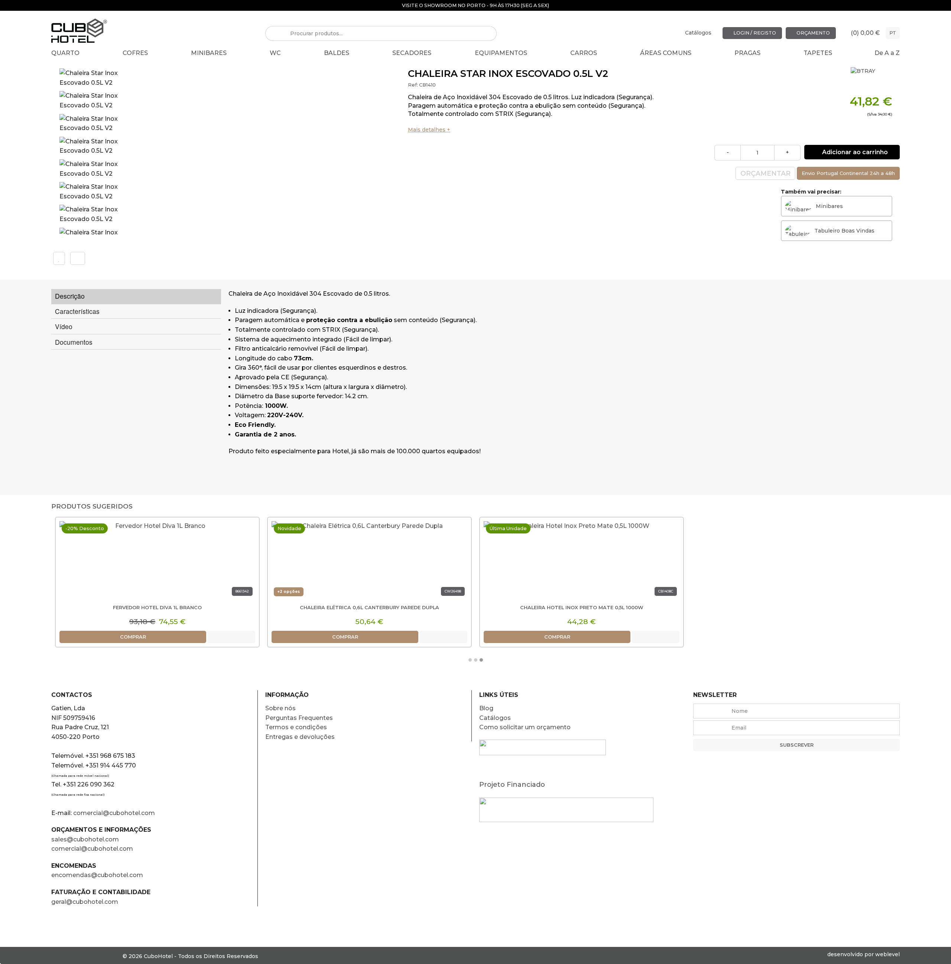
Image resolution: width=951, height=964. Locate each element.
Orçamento (812, 33)
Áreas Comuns (665, 52)
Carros (583, 52)
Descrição (70, 296)
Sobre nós (280, 708)
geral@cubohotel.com (84, 901)
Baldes (336, 52)
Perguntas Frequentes (299, 717)
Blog (486, 708)
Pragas (747, 52)
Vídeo (63, 326)
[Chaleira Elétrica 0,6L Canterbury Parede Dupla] (369, 561)
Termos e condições (296, 727)
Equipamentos (501, 52)
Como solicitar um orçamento (525, 727)
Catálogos (698, 32)
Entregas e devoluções (300, 736)
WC (275, 52)
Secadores (411, 52)
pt (892, 33)
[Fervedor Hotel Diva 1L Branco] (157, 561)
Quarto (65, 52)
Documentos (73, 342)
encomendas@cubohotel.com (98, 875)
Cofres (135, 52)
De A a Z (887, 52)
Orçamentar (765, 173)
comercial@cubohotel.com (114, 813)
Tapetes (818, 52)
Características (77, 311)
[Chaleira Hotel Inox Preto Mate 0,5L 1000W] (581, 561)
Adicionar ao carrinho (854, 152)
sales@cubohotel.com (85, 839)
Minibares (209, 52)
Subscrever (797, 745)
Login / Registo (754, 33)
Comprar (133, 637)
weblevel (887, 954)
